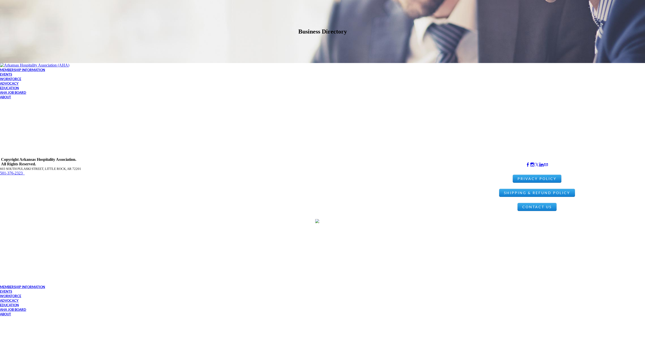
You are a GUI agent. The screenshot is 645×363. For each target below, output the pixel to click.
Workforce (10, 79)
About (5, 97)
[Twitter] (537, 165)
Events (6, 74)
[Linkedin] (541, 165)
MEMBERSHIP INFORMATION (22, 70)
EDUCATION (9, 88)
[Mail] (546, 165)
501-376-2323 (12, 173)
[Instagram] (532, 165)
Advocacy (9, 83)
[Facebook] (528, 165)
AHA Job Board (13, 92)
